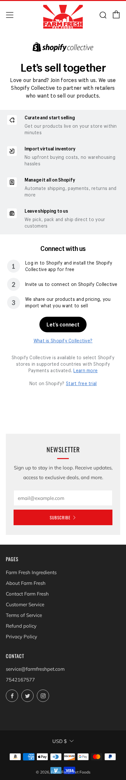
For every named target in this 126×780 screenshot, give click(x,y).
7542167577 (20, 680)
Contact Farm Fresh (27, 594)
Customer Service (25, 604)
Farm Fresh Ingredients (31, 572)
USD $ (59, 741)
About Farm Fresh (26, 583)
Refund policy (21, 626)
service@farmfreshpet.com (35, 669)
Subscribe (60, 517)
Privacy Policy (21, 636)
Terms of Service (24, 615)
